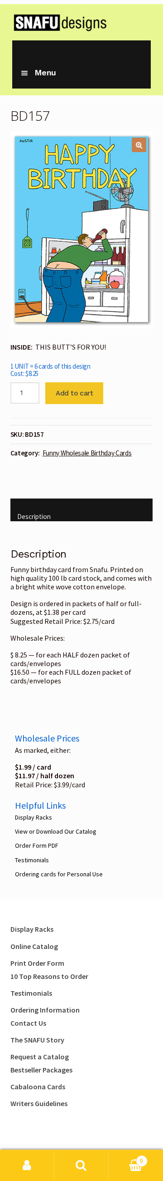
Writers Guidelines (38, 1103)
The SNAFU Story (37, 1039)
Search (81, 1165)
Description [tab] (34, 516)
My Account (27, 1165)
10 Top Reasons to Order (49, 976)
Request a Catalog (39, 1056)
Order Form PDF (36, 845)
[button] (139, 145)
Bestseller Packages (41, 1069)
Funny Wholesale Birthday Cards (87, 453)
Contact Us (28, 1023)
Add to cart (74, 393)
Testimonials (32, 860)
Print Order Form (37, 963)
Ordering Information (45, 1009)
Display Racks (33, 817)
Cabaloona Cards (37, 1086)
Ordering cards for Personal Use (59, 874)
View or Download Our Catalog (55, 831)
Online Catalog (34, 946)
